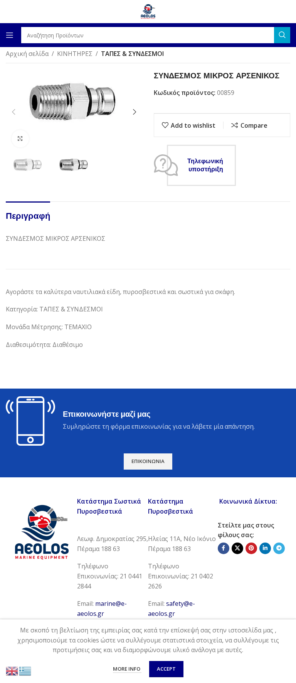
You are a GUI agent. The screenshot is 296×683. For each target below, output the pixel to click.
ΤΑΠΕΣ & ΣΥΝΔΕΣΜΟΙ (132, 53)
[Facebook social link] (223, 548)
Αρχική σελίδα (27, 53)
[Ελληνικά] (25, 670)
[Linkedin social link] (265, 548)
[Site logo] (148, 11)
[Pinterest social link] (251, 548)
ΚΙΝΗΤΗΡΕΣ (74, 53)
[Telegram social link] (279, 548)
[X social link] (237, 548)
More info (127, 668)
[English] (12, 670)
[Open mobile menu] (9, 35)
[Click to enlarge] (20, 138)
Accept (166, 668)
